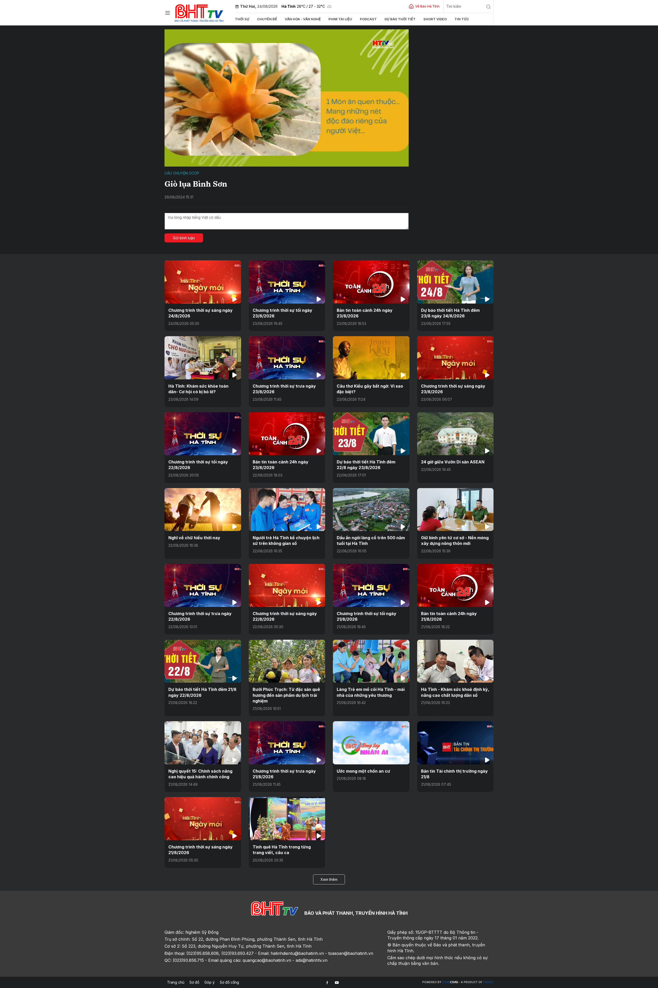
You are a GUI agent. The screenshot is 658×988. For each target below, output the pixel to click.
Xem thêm (329, 879)
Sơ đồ (194, 982)
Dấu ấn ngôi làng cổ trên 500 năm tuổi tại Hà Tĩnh (371, 540)
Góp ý (209, 982)
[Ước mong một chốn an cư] (371, 742)
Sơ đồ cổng (229, 982)
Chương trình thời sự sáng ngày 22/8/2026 (285, 616)
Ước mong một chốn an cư (363, 771)
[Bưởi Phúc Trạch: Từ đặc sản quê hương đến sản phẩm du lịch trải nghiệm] (287, 661)
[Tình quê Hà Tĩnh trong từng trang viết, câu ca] (287, 818)
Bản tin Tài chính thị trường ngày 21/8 (454, 774)
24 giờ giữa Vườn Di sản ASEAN (453, 461)
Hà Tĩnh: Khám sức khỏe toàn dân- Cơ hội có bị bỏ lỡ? (198, 388)
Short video (435, 19)
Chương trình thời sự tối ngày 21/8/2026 (366, 616)
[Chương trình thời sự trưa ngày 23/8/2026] (287, 357)
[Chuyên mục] (167, 13)
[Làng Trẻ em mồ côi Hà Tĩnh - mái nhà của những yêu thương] (371, 661)
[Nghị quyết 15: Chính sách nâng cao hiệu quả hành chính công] (202, 742)
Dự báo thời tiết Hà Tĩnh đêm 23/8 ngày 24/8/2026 (450, 313)
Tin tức (461, 19)
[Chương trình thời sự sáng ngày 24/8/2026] (202, 281)
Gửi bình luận (184, 238)
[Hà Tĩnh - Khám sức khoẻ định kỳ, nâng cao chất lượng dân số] (455, 661)
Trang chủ (175, 982)
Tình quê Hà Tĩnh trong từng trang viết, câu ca (282, 849)
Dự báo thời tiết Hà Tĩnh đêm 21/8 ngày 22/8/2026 (202, 692)
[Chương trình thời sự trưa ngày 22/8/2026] (202, 585)
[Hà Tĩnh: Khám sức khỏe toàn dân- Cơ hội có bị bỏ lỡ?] (202, 357)
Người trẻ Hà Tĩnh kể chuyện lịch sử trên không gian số (286, 540)
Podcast (368, 19)
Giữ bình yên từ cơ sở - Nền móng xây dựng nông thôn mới (455, 540)
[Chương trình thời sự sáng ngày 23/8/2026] (455, 357)
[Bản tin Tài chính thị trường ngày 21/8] (455, 742)
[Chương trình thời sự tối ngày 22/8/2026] (202, 433)
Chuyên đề (267, 19)
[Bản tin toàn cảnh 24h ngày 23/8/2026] (371, 281)
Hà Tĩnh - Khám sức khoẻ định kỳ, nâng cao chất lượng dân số (455, 692)
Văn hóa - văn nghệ (303, 19)
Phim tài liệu (340, 19)
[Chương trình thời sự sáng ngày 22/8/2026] (287, 585)
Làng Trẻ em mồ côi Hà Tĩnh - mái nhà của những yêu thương (371, 692)
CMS (450, 982)
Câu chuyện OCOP (181, 173)
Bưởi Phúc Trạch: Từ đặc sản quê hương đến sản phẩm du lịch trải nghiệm (286, 695)
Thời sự (242, 19)
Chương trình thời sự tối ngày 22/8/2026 (198, 464)
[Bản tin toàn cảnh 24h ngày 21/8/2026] (455, 585)
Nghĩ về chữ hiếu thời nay (194, 537)
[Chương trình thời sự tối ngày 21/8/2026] (371, 585)
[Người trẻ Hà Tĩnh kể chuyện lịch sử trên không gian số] (287, 509)
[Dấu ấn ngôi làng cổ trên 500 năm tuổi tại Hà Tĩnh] (371, 509)
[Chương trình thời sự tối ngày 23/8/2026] (287, 281)
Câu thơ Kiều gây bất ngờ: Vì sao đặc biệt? (370, 388)
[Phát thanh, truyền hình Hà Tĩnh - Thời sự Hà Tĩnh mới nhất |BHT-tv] (199, 12)
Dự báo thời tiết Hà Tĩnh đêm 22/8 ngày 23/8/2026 (366, 464)
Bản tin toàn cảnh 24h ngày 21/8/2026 (449, 616)
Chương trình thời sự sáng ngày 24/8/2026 (200, 313)
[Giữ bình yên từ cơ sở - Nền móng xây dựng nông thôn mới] (455, 509)
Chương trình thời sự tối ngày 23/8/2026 (282, 313)
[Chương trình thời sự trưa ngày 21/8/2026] (287, 742)
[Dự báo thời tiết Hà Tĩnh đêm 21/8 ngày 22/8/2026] (202, 661)
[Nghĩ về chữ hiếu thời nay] (202, 509)
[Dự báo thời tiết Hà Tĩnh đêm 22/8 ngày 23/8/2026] (371, 433)
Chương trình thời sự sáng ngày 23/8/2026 (453, 388)
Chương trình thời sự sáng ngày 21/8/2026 (200, 849)
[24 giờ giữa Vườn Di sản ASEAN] (455, 433)
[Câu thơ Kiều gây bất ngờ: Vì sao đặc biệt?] (371, 357)
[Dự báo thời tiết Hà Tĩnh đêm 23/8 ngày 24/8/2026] (455, 281)
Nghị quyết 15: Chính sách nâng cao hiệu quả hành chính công (200, 774)
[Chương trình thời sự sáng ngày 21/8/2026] (202, 818)
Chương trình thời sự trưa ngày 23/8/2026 (284, 388)
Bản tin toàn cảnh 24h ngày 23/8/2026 (364, 313)
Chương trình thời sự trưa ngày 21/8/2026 (284, 774)
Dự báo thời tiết (400, 19)
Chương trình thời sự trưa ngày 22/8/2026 (200, 616)
